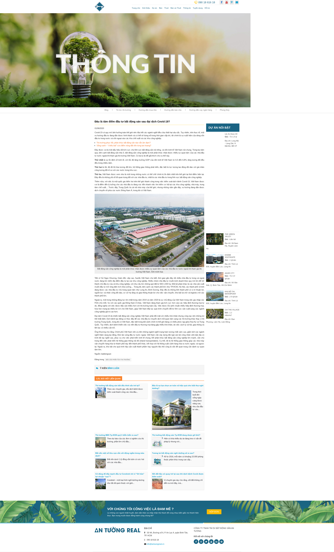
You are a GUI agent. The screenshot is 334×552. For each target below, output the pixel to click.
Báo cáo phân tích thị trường (118, 359)
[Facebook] (196, 541)
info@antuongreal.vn (155, 544)
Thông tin (187, 8)
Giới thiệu (146, 8)
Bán (160, 8)
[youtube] (227, 2)
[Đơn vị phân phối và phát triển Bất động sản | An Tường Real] (111, 7)
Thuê (166, 8)
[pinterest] (232, 2)
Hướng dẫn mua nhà (147, 110)
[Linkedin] (216, 541)
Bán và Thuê (176, 8)
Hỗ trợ (207, 8)
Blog (106, 110)
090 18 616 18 (206, 2)
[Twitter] (206, 541)
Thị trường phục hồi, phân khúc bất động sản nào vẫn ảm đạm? (124, 143)
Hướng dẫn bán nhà (172, 110)
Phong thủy (224, 110)
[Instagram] (201, 541)
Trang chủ (136, 8)
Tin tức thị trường (123, 110)
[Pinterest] (221, 541)
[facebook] (221, 2)
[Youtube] (211, 541)
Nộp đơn (214, 512)
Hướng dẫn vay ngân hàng (200, 110)
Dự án (154, 8)
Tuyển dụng (198, 8)
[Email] (237, 2)
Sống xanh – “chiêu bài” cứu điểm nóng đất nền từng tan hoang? (124, 145)
